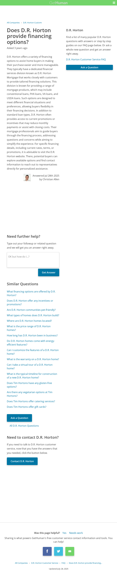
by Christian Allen (49, 179)
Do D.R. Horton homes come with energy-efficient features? (31, 342)
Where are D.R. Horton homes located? (29, 320)
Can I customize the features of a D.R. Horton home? (33, 351)
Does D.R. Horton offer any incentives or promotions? (30, 302)
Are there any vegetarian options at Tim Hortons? (29, 394)
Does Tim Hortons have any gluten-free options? (29, 384)
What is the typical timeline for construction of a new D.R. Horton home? (32, 375)
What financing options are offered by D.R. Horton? (31, 293)
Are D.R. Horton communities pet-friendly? (31, 310)
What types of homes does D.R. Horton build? (33, 315)
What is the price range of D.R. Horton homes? (29, 328)
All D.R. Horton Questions (24, 425)
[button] (114, 2)
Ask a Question (19, 418)
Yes (64, 533)
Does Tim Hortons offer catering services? (31, 401)
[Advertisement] (33, 207)
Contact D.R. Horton (22, 461)
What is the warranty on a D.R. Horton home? (33, 359)
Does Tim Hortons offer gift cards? (26, 406)
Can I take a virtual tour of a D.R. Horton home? (30, 366)
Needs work (76, 533)
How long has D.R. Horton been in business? (32, 335)
